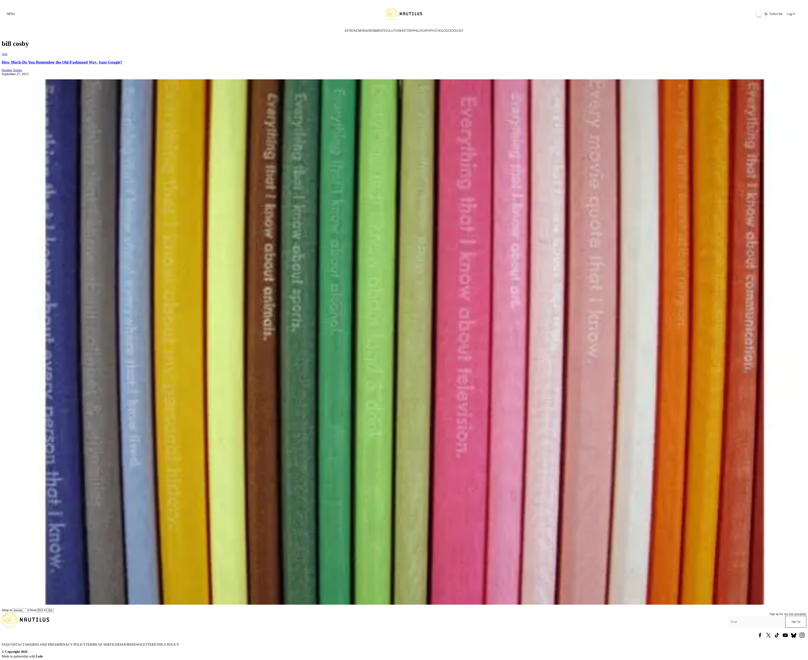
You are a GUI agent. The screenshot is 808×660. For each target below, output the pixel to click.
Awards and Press (41, 644)
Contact (16, 644)
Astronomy (354, 31)
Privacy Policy (72, 644)
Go (50, 610)
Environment (373, 31)
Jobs (128, 644)
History (406, 31)
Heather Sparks (12, 70)
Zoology (456, 31)
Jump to (7, 610)
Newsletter (143, 644)
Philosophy (422, 31)
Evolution (392, 31)
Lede (39, 656)
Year (33, 610)
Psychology (440, 31)
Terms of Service (101, 644)
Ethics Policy (166, 644)
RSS (120, 644)
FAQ (5, 644)
